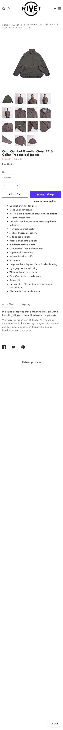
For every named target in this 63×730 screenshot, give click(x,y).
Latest (15, 25)
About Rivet (8, 304)
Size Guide (7, 164)
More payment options (45, 201)
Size (3, 172)
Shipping (25, 304)
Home (5, 25)
